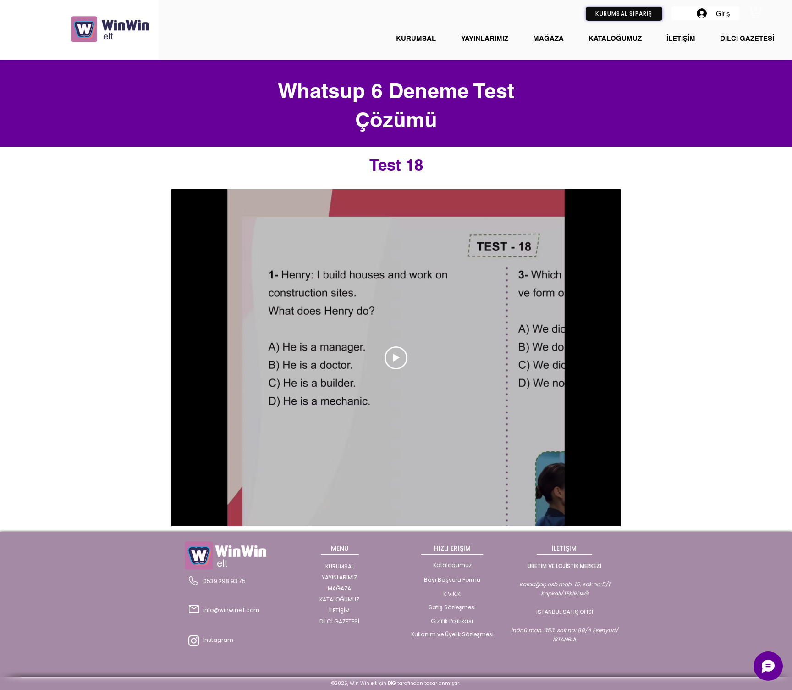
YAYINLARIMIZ (339, 577)
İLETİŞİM (339, 610)
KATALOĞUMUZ (339, 599)
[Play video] (396, 357)
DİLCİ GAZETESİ (339, 621)
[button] (756, 12)
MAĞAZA (339, 588)
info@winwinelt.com (231, 610)
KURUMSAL (339, 566)
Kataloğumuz (452, 565)
